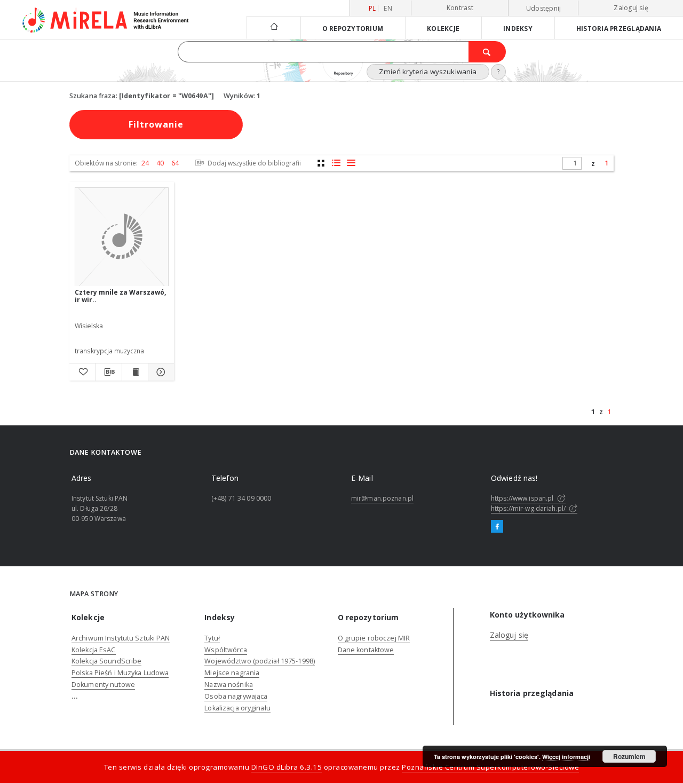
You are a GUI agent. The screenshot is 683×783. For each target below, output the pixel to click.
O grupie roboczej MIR (374, 638)
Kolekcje (443, 28)
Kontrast (460, 7)
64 (175, 163)
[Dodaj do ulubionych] (82, 372)
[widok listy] (351, 163)
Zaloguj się (631, 7)
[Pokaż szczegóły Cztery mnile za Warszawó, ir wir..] (159, 372)
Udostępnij (543, 8)
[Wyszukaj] (487, 51)
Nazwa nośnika (228, 684)
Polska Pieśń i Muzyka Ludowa (120, 672)
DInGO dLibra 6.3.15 (286, 767)
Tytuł (212, 638)
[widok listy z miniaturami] (336, 163)
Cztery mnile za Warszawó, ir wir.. (120, 296)
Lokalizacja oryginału (237, 708)
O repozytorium (353, 28)
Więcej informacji (566, 757)
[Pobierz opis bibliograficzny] (108, 372)
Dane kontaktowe (366, 649)
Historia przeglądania (618, 28)
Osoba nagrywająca (235, 696)
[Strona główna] (273, 27)
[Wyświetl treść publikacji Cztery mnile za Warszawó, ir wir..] (135, 372)
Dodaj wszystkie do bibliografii (253, 163)
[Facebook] (497, 527)
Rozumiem (629, 756)
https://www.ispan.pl (523, 498)
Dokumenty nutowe (103, 684)
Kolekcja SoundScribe (106, 661)
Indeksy (518, 28)
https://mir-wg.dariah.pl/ (529, 508)
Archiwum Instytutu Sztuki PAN (121, 638)
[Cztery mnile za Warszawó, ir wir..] (121, 237)
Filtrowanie (156, 124)
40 (160, 163)
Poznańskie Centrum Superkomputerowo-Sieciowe (490, 767)
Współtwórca (225, 649)
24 (145, 163)
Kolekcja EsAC (94, 649)
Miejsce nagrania (231, 672)
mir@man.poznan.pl (382, 498)
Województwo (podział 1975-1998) (259, 661)
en (388, 8)
